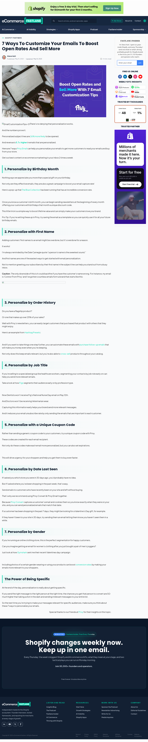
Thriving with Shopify (54, 721)
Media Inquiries (107, 717)
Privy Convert (17, 502)
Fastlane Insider (115, 29)
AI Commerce (8, 29)
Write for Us (106, 714)
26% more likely (37, 136)
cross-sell (65, 353)
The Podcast (51, 710)
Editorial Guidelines (138, 710)
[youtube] (140, 77)
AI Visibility (31, 29)
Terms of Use (78, 735)
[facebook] (120, 77)
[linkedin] (125, 77)
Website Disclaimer (106, 735)
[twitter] (130, 77)
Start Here (80, 707)
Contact (138, 21)
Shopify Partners (13, 38)
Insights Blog (51, 707)
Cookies (129, 734)
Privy (81, 612)
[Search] (53, 21)
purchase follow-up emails (92, 344)
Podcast (94, 29)
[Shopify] (74, 8)
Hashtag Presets (32, 332)
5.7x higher (21, 142)
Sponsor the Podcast (110, 707)
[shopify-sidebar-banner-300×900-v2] (130, 176)
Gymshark (22, 552)
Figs (21, 383)
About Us (128, 21)
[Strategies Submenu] (58, 29)
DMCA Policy (96, 735)
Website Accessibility (138, 735)
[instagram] (135, 77)
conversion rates (83, 564)
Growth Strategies (83, 710)
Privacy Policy (86, 735)
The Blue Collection (31, 189)
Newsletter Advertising (111, 710)
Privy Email (22, 148)
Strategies (51, 29)
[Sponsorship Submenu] (146, 29)
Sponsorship (138, 29)
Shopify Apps (74, 29)
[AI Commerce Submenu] (16, 29)
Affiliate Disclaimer (118, 735)
